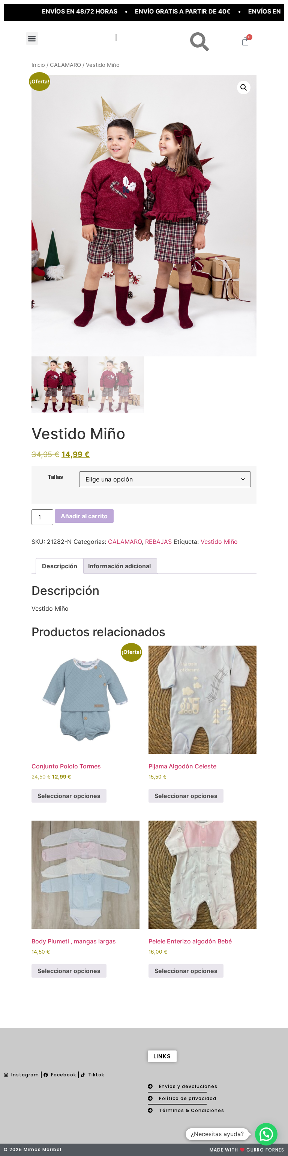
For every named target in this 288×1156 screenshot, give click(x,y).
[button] (32, 38)
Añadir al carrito (84, 516)
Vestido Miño (219, 541)
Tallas (55, 477)
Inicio (38, 65)
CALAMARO (65, 65)
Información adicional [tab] (119, 566)
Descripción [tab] (59, 566)
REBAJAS (158, 541)
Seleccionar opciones (69, 796)
